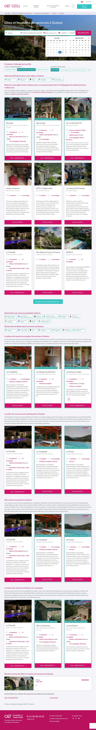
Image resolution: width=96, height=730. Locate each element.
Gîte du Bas (40, 123)
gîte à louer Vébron (41, 125)
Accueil (25, 6)
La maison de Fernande (75, 188)
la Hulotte (70, 452)
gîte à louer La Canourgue (13, 125)
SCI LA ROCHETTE (74, 123)
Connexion (89, 1)
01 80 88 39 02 (36, 716)
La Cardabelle (11, 372)
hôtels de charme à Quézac (20, 94)
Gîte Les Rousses (43, 626)
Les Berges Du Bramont (45, 372)
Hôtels (67, 6)
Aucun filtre (54, 69)
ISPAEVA (69, 252)
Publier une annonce (84, 6)
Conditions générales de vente (58, 718)
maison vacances (13, 188)
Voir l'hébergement (17, 158)
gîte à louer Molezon (72, 628)
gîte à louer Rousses (42, 628)
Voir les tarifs (17, 222)
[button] (82, 1)
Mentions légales (54, 721)
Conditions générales (55, 716)
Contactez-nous (77, 716)
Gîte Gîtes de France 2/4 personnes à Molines (54, 252)
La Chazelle (10, 252)
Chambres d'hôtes (36, 6)
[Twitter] (79, 718)
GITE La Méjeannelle (44, 188)
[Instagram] (73, 718)
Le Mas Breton (72, 626)
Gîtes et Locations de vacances (53, 6)
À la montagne (64, 69)
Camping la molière (74, 372)
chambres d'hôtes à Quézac (43, 92)
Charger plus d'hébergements (47, 302)
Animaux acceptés (76, 69)
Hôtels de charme (42, 69)
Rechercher (83, 33)
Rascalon (9, 123)
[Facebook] (76, 718)
